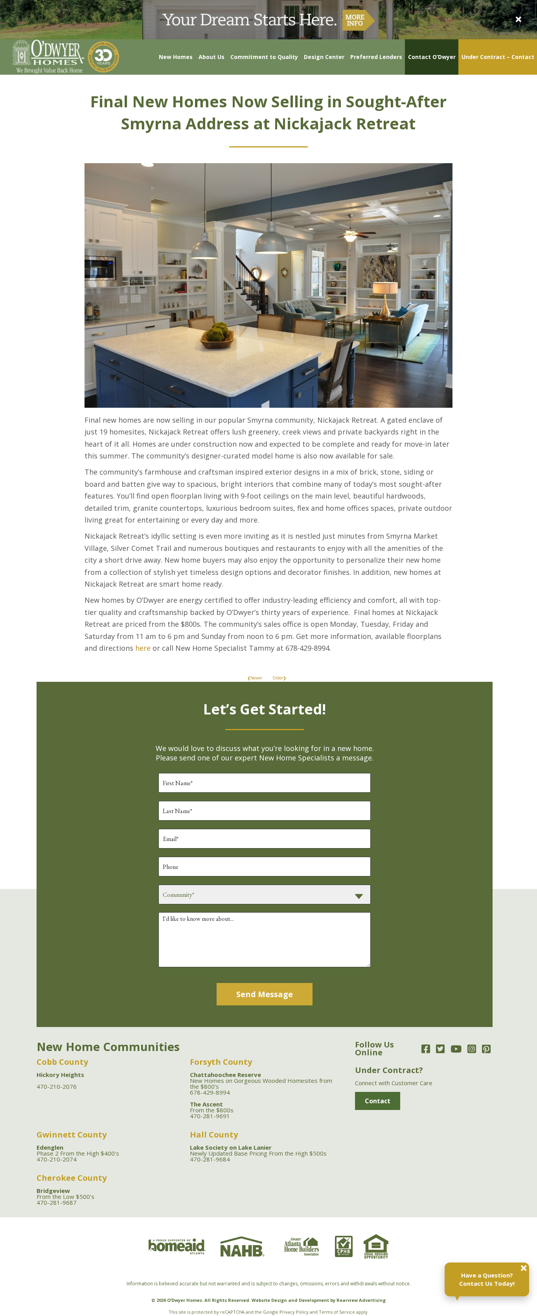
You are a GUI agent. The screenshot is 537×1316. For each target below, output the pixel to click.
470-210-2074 (57, 1159)
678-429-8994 (210, 1092)
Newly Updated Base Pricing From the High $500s (258, 1150)
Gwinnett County (72, 1134)
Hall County (214, 1134)
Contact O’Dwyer (432, 57)
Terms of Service (337, 1312)
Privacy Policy (294, 1312)
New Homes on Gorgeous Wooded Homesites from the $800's (261, 1080)
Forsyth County (221, 1061)
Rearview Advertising (361, 1300)
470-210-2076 (57, 1086)
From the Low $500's (65, 1193)
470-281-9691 (210, 1116)
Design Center (324, 57)
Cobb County (62, 1061)
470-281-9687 (57, 1202)
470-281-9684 (210, 1159)
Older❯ (279, 678)
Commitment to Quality (264, 57)
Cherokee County (72, 1177)
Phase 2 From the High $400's (78, 1150)
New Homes (176, 57)
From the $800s (212, 1107)
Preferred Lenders (376, 57)
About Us (211, 57)
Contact (377, 1101)
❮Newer (254, 678)
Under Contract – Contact (498, 57)
